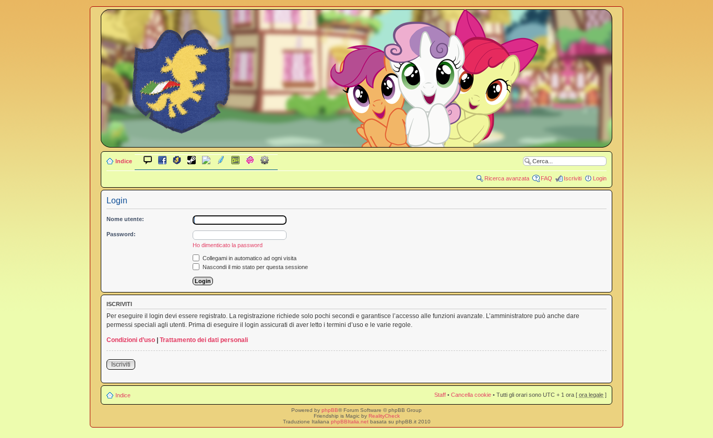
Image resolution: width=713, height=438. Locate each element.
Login (600, 178)
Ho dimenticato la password (228, 245)
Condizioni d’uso (130, 340)
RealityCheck (384, 416)
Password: (121, 234)
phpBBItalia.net (350, 421)
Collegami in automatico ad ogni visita (248, 258)
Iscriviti (572, 178)
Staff (440, 395)
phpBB (330, 410)
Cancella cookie (471, 395)
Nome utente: (125, 219)
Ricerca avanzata (506, 178)
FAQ (546, 178)
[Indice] (356, 140)
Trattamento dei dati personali (204, 340)
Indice (123, 161)
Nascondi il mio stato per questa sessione (254, 267)
